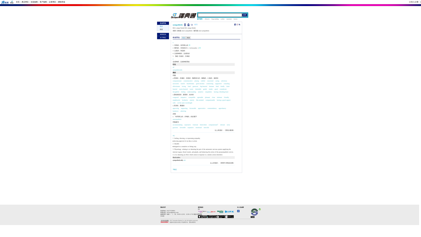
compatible (191, 97)
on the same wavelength (184, 103)
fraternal (195, 125)
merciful (206, 127)
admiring (183, 111)
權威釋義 (163, 23)
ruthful (203, 81)
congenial (176, 97)
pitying (196, 81)
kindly (223, 86)
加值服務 (34, 2)
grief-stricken (200, 83)
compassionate (177, 81)
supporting (184, 108)
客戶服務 (43, 2)
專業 (161, 29)
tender (211, 89)
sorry (228, 125)
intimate (219, 97)
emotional (199, 127)
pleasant (207, 97)
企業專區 (52, 2)
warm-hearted (183, 89)
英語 (161, 26)
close (213, 97)
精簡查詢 (163, 34)
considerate (223, 89)
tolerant (222, 125)
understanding (191, 92)
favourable (192, 108)
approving (176, 108)
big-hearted (203, 86)
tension (235, 19)
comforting (209, 83)
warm (191, 89)
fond (189, 86)
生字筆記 (163, 37)
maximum (229, 19)
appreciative (201, 108)
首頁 (17, 2)
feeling (183, 92)
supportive (218, 83)
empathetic (208, 92)
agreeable (200, 97)
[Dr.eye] (184, 18)
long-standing (215, 19)
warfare (223, 19)
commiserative (188, 81)
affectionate (176, 86)
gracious (175, 127)
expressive (187, 125)
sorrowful (176, 83)
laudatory (175, 111)
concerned (210, 81)
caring (217, 81)
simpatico (183, 97)
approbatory (222, 108)
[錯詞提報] (237, 25)
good (216, 89)
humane (211, 86)
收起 (175, 169)
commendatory (212, 108)
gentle (205, 89)
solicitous (224, 81)
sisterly (192, 100)
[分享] (239, 25)
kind (217, 86)
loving (184, 86)
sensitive (200, 92)
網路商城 (61, 2)
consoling (227, 83)
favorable (183, 127)
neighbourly (176, 100)
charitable (198, 89)
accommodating (177, 125)
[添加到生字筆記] (235, 25)
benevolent (203, 125)
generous (195, 86)
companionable (210, 100)
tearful (183, 83)
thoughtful (176, 92)
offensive (207, 19)
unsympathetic (177, 119)
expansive (191, 127)
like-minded (200, 100)
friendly (226, 97)
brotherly (185, 100)
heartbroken (190, 83)
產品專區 (25, 2)
